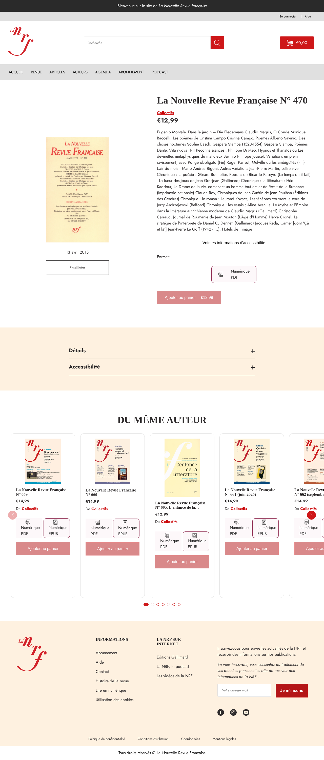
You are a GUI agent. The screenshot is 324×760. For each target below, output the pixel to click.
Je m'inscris (291, 690)
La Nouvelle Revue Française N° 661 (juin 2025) (250, 492)
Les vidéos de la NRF (175, 676)
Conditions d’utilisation (153, 738)
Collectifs (165, 113)
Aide (100, 662)
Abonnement (106, 653)
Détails (77, 350)
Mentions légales (224, 738)
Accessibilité (84, 367)
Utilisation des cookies (114, 700)
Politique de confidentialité (106, 738)
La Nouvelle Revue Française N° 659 (41, 492)
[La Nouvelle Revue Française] (31, 670)
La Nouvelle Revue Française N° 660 (111, 492)
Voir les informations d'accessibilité (233, 243)
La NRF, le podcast (173, 666)
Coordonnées (190, 738)
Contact (102, 671)
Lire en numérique (111, 690)
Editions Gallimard (172, 657)
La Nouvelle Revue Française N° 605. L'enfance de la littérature (180, 505)
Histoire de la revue (112, 681)
